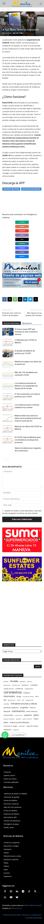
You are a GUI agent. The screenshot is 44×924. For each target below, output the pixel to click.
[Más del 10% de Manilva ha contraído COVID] (8, 375)
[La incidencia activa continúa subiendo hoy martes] (8, 407)
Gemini (22, 235)
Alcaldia (14, 681)
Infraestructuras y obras (24, 703)
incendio (6, 704)
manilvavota (18, 711)
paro (36, 715)
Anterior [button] (5, 539)
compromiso (29, 689)
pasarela (18, 719)
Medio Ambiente (31, 711)
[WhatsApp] (15, 299)
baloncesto (7, 685)
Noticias (9, 9)
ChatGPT (22, 222)
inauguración (29, 700)
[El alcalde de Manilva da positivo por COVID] (8, 353)
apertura (22, 681)
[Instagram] (11, 891)
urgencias (16, 730)
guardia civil (11, 700)
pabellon (28, 715)
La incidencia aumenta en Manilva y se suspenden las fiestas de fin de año (26, 385)
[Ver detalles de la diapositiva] (22, 540)
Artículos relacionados (11, 323)
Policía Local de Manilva (19, 722)
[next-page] (7, 459)
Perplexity (22, 243)
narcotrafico (8, 715)
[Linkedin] (25, 299)
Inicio (3, 9)
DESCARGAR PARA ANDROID (31, 189)
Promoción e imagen (10, 726)
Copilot (22, 252)
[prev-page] (3, 459)
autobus (29, 681)
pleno (6, 722)
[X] (9, 299)
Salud (9, 26)
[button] (5, 735)
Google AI (22, 231)
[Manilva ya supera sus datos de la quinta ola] (8, 364)
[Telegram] (30, 299)
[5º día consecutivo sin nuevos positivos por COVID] (8, 397)
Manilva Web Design (32, 905)
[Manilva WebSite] (22, 3)
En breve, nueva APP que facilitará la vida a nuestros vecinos (26, 331)
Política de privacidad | (12, 915)
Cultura (26, 693)
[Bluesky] (17, 897)
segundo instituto (32, 726)
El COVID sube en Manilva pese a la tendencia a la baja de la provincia (28, 440)
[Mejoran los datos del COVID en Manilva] (8, 429)
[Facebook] (4, 299)
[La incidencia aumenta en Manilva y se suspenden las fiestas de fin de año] (8, 386)
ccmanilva (33, 685)
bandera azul (16, 685)
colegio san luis (9, 689)
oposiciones (19, 715)
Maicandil (7, 711)
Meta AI (22, 256)
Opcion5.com (16, 908)
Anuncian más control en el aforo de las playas (11, 314)
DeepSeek (22, 248)
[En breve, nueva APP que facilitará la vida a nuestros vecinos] (8, 332)
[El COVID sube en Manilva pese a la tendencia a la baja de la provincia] (8, 440)
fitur (5, 700)
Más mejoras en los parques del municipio (34, 314)
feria (36, 696)
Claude (22, 226)
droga (18, 696)
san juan (22, 726)
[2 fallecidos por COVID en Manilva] (8, 342)
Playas (36, 719)
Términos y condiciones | (32, 915)
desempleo (9, 696)
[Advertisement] (22, 612)
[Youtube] (11, 897)
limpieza (33, 708)
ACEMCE (6, 681)
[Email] (20, 299)
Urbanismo (8, 730)
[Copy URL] (35, 299)
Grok (22, 239)
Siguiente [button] (39, 539)
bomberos (25, 685)
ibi (23, 700)
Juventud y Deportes (11, 707)
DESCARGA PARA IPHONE (11, 189)
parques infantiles (9, 719)
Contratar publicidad (33, 918)
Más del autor (27, 323)
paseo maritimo (27, 719)
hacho (19, 700)
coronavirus (13, 692)
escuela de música (28, 696)
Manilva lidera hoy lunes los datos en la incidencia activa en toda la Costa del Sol (28, 418)
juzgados (24, 707)
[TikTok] (29, 891)
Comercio (19, 688)
